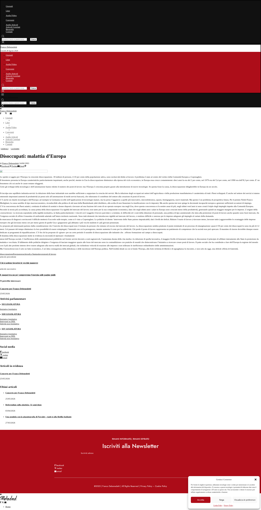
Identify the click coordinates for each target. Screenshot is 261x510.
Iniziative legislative (8, 309)
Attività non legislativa (9, 324)
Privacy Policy (228, 505)
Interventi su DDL (7, 321)
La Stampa (33, 254)
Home (8, 507)
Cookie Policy (217, 505)
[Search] (3, 37)
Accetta (200, 500)
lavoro (41, 254)
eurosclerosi (24, 254)
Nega (221, 500)
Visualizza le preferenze (244, 500)
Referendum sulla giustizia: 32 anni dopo (23, 405)
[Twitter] (7, 113)
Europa (16, 254)
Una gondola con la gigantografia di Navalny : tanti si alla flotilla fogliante (38, 417)
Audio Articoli (12, 25)
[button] (255, 479)
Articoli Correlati (13, 27)
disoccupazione (6, 254)
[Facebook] (2, 113)
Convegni (10, 20)
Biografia (10, 29)
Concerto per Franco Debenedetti (15, 289)
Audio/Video (11, 15)
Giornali (9, 6)
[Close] (3, 43)
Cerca (33, 39)
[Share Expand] (25, 166)
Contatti (9, 32)
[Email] (12, 113)
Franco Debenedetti (10, 163)
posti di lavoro (50, 254)
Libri (8, 11)
